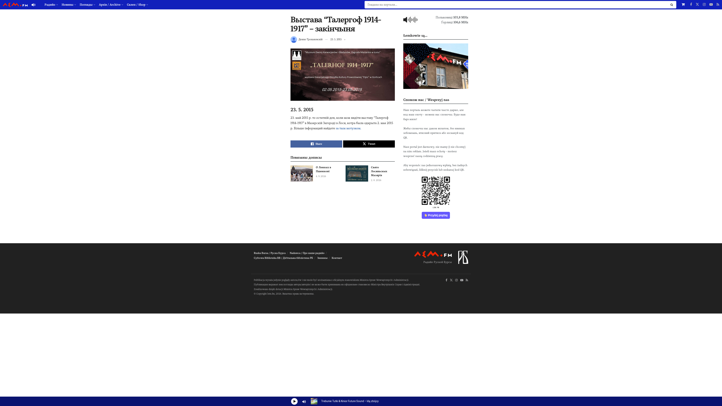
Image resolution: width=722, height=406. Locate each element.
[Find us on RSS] (718, 4)
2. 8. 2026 (376, 180)
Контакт (337, 258)
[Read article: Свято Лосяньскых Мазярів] (357, 173)
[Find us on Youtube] (711, 4)
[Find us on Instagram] (704, 4)
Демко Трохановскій (310, 39)
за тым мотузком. (348, 128)
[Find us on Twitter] (697, 4)
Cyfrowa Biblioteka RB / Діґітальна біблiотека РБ (283, 258)
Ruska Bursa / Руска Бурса (270, 253)
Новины (67, 4)
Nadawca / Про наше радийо (307, 253)
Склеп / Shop (136, 4)
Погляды (86, 4)
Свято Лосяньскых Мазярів (379, 171)
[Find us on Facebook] (691, 4)
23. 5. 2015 (336, 39)
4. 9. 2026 (321, 176)
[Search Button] (672, 4)
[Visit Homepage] (15, 4)
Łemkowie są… (415, 35)
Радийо (50, 4)
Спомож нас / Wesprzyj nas (426, 100)
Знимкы (322, 258)
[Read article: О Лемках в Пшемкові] (301, 173)
